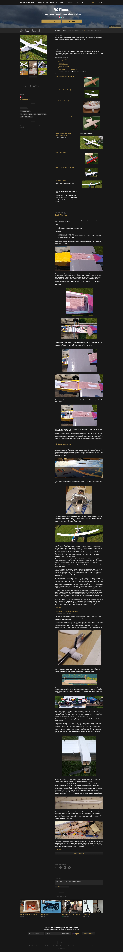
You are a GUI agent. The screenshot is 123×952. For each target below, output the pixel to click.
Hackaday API (71, 945)
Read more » (58, 607)
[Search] (83, 2)
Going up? (62, 942)
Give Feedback (48, 945)
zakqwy (87, 916)
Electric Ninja (45, 914)
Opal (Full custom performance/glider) (65, 167)
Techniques (61, 63)
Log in (100, 2)
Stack (57, 2)
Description (58, 30)
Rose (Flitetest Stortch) (61, 135)
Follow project (51, 21)
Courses (52, 2)
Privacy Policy (63, 945)
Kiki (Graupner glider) (61, 180)
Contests (45, 2)
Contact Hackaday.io (39, 945)
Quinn (62, 17)
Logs (83, 30)
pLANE (25, 114)
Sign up (94, 2)
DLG (35, 114)
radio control (28, 116)
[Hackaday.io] (24, 2)
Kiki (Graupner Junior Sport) (63, 444)
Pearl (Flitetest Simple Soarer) (63, 90)
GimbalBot (86, 914)
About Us (31, 945)
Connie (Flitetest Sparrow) (62, 101)
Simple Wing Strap (62, 68)
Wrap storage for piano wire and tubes (67, 69)
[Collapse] (65, 213)
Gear (59, 61)
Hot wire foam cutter (63, 64)
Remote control (42, 114)
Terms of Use (56, 945)
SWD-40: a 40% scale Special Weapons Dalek (76, 914)
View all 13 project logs (79, 853)
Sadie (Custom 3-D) (61, 152)
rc (21, 114)
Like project (72, 21)
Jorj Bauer (66, 916)
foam (22, 116)
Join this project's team (25, 99)
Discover (39, 2)
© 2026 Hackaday (61, 948)
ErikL (44, 916)
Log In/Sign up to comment (62, 886)
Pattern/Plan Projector (63, 66)
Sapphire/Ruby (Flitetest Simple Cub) (65, 76)
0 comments (69, 217)
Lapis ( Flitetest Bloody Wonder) (64, 116)
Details (64, 30)
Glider (30, 114)
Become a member (49, 929)
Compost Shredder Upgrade (29, 914)
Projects (33, 2)
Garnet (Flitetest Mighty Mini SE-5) (64, 133)
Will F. (23, 916)
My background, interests (64, 60)
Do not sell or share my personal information (85, 945)
